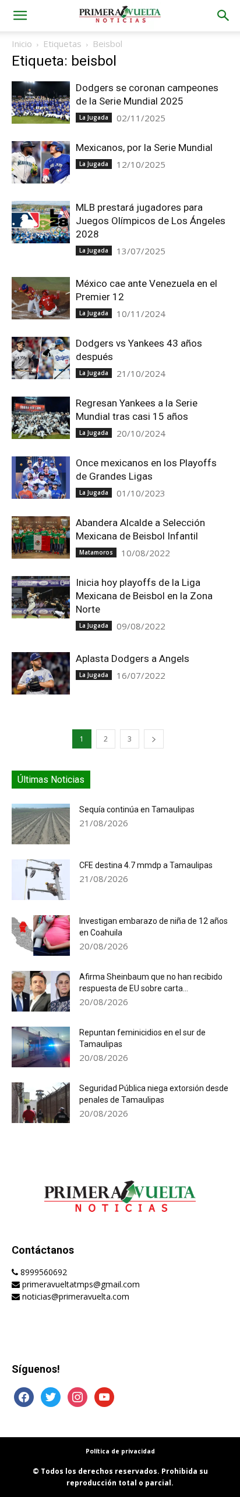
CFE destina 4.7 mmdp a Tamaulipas (146, 865)
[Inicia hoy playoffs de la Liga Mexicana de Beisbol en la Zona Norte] (41, 597)
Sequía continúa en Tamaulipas (137, 809)
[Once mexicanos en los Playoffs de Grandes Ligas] (41, 477)
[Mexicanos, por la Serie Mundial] (41, 162)
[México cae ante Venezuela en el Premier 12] (41, 298)
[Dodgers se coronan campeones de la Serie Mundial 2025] (41, 102)
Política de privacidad (120, 1451)
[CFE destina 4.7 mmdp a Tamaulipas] (41, 879)
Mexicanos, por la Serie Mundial (144, 147)
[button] (19, 15)
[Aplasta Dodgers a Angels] (41, 673)
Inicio (22, 43)
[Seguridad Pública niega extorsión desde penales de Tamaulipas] (41, 1102)
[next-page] (154, 738)
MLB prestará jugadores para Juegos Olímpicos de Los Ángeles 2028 (150, 220)
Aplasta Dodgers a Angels (132, 658)
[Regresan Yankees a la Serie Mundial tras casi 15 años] (41, 418)
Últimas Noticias (50, 779)
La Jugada (93, 117)
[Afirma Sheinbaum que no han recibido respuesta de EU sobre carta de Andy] (41, 991)
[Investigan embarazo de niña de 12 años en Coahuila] (41, 935)
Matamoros (96, 552)
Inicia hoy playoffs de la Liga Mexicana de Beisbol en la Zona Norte (144, 596)
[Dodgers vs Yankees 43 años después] (41, 358)
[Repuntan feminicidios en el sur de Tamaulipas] (41, 1047)
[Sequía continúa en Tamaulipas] (41, 824)
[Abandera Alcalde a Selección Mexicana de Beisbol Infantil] (41, 537)
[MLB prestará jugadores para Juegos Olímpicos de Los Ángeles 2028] (41, 222)
